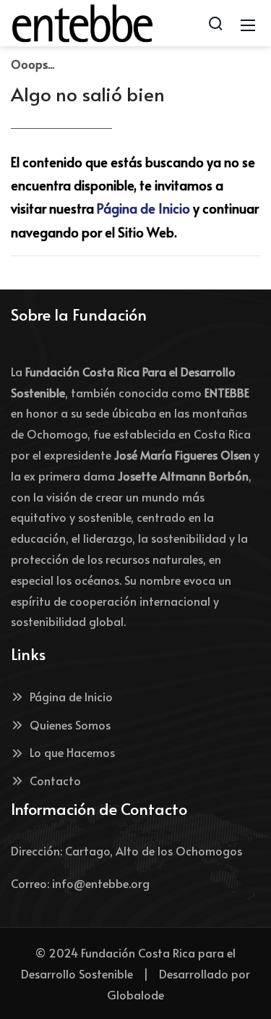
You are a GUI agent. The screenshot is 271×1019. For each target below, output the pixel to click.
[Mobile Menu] (248, 23)
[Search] (215, 23)
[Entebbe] (82, 21)
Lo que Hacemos (72, 752)
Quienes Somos (70, 724)
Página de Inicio (143, 208)
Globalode (135, 994)
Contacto (55, 780)
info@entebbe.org (101, 883)
